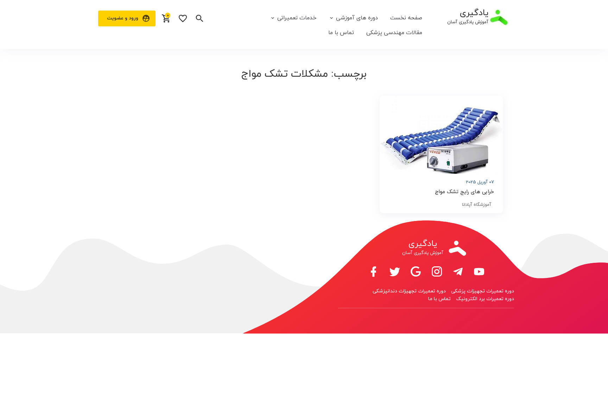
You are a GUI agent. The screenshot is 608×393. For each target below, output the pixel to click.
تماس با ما (341, 33)
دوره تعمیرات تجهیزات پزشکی (482, 291)
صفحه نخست (406, 18)
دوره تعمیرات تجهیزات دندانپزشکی (409, 291)
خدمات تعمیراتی (296, 18)
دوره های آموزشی (357, 18)
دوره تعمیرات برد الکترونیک (485, 299)
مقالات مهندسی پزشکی (394, 33)
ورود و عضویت (122, 18)
